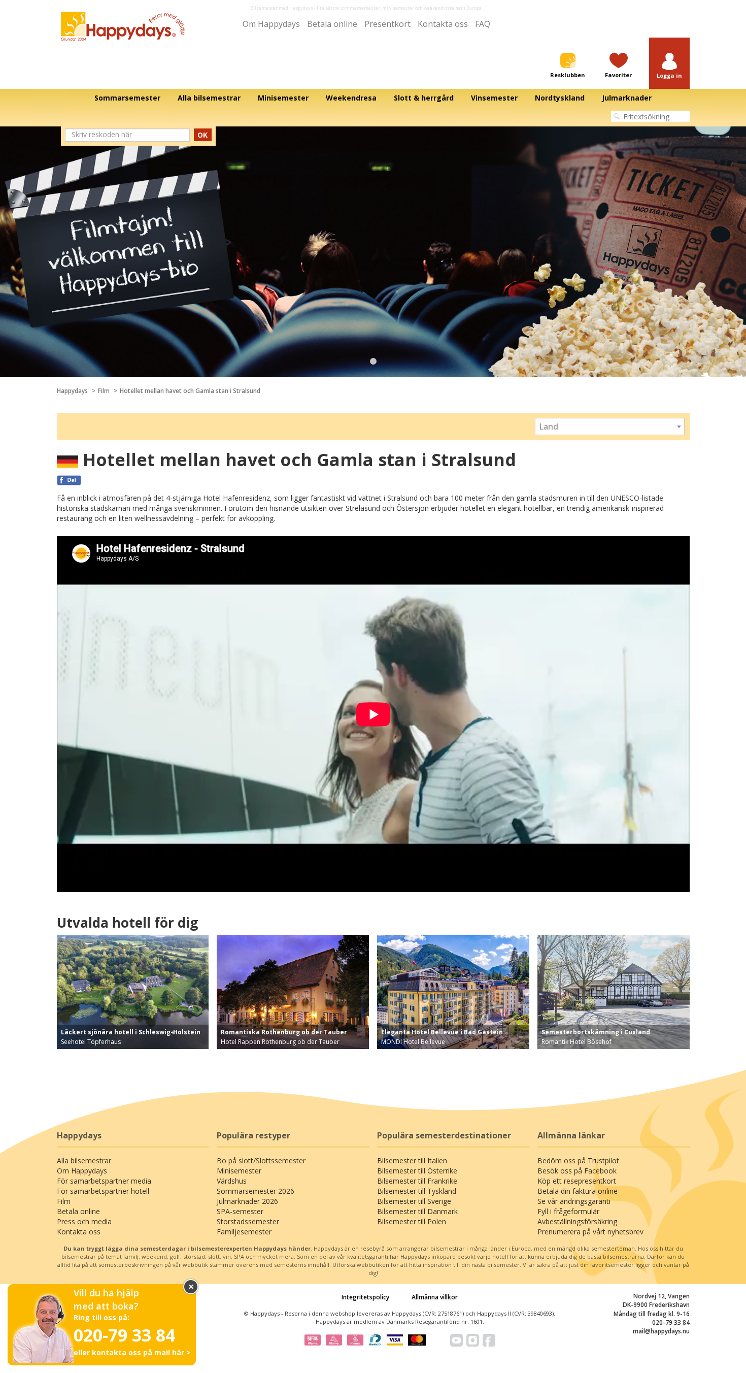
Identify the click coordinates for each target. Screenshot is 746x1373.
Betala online (332, 23)
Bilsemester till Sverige (414, 1201)
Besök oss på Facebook (577, 1170)
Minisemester (239, 1170)
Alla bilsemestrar (84, 1160)
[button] (669, 66)
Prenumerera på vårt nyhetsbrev (590, 1231)
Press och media (84, 1221)
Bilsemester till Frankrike (417, 1181)
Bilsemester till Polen (411, 1221)
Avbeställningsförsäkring (577, 1221)
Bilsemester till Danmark (417, 1211)
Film (104, 390)
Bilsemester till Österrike (417, 1170)
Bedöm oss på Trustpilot (578, 1160)
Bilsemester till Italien (412, 1160)
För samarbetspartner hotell (103, 1191)
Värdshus (232, 1181)
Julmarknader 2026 (247, 1201)
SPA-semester (240, 1211)
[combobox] (610, 426)
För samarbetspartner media (104, 1181)
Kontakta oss (443, 23)
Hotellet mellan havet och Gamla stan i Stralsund (190, 390)
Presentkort (387, 23)
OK (202, 135)
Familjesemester (244, 1231)
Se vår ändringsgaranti (574, 1201)
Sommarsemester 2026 (255, 1191)
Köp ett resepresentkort (576, 1181)
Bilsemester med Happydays (281, 8)
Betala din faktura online (577, 1191)
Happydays (72, 390)
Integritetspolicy (365, 1297)
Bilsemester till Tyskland (416, 1191)
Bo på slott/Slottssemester (261, 1160)
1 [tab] (373, 361)
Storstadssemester (248, 1221)
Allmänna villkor (435, 1297)
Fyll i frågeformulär (568, 1211)
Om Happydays (271, 23)
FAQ (482, 23)
